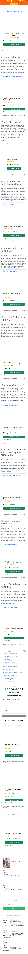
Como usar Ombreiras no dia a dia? (10, 666)
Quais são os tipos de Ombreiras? (10, 663)
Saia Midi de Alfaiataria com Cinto (17, 890)
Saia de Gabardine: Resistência (10, 705)
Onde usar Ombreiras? (8, 669)
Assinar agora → (14, 3)
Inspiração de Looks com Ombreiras (10, 679)
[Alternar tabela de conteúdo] (23, 651)
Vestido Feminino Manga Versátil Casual (11, 656)
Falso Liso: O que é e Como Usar (11, 699)
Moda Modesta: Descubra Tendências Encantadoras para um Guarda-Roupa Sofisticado (16, 935)
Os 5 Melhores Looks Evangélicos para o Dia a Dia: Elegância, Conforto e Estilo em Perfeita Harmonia (17, 923)
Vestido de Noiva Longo (8, 678)
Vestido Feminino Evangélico (9, 668)
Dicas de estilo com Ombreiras (9, 676)
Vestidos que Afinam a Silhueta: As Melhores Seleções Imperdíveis (16, 947)
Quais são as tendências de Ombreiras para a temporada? (12, 673)
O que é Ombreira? (7, 654)
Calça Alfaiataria (7, 659)
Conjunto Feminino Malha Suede (10, 665)
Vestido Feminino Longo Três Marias (11, 653)
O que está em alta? (7, 657)
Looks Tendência (14, 931)
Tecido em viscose (7, 710)
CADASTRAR (14, 908)
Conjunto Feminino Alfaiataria (9, 681)
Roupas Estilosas (14, 919)
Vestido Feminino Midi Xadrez (9, 662)
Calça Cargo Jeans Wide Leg (17, 862)
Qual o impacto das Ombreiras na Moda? (11, 660)
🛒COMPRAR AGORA (14, 44)
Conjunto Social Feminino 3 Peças (10, 675)
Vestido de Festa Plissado (17, 875)
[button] (5, 689)
